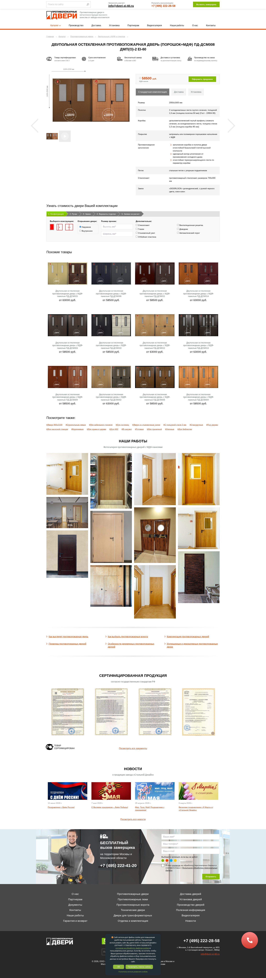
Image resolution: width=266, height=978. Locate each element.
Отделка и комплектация (133, 920)
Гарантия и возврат (75, 920)
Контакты (211, 25)
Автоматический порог (189, 233)
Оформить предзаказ (202, 79)
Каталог (54, 25)
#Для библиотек (184, 429)
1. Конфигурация (56, 214)
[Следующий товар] (231, 125)
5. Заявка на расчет (131, 214)
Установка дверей (190, 899)
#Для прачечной (154, 429)
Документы (75, 904)
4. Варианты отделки (106, 214)
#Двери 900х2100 (54, 425)
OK (118, 967)
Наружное (86, 227)
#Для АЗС (113, 429)
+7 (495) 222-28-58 (163, 5)
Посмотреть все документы (133, 748)
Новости (190, 920)
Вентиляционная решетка (191, 225)
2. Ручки (73, 214)
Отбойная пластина (147, 237)
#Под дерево (212, 425)
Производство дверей (190, 904)
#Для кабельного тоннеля (100, 425)
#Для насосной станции (57, 429)
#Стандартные (196, 425)
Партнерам (133, 25)
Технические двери (133, 910)
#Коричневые (77, 429)
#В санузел (127, 429)
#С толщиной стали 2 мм (174, 425)
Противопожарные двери (133, 893)
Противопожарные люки (133, 899)
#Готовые (139, 429)
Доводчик (183, 229)
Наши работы (177, 25)
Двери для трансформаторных (133, 915)
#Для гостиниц (122, 425)
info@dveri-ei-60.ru (121, 5)
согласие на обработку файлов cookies (132, 948)
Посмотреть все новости (133, 819)
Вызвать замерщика (206, 4)
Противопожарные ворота (133, 904)
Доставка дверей (190, 893)
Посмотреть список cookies (139, 967)
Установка (114, 25)
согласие (176, 865)
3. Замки (87, 214)
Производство (76, 25)
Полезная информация (190, 910)
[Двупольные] (69, 227)
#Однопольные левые (76, 425)
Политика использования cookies (133, 971)
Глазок (141, 229)
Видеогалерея (154, 25)
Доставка (96, 25)
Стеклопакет (143, 225)
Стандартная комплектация (152, 92)
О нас (195, 25)
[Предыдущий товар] (34, 125)
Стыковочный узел (146, 233)
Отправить (211, 876)
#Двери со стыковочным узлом (146, 425)
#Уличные (169, 429)
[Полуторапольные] (59, 227)
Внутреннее (87, 231)
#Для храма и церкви (96, 429)
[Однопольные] (52, 227)
